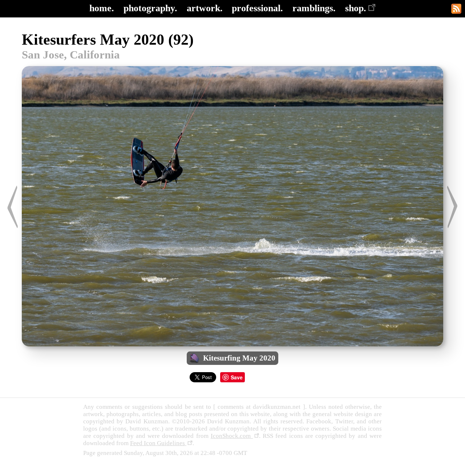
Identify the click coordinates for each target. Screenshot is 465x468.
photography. (150, 8)
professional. (257, 8)
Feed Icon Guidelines (158, 443)
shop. (355, 8)
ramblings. (314, 8)
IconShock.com (232, 435)
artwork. (205, 8)
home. (101, 8)
